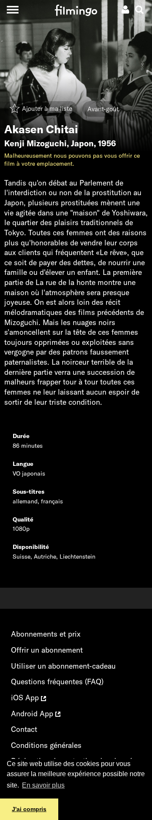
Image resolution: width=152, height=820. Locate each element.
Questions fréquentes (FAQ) (57, 681)
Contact (24, 729)
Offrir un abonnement (47, 650)
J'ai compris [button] (29, 809)
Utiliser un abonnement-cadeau (63, 666)
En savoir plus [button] (43, 785)
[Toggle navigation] (12, 9)
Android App (33, 713)
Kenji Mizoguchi (35, 143)
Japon (82, 143)
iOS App (26, 697)
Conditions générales (46, 745)
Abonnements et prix (46, 634)
